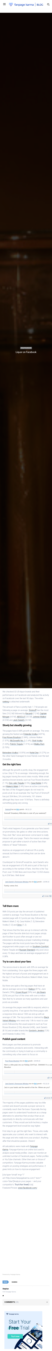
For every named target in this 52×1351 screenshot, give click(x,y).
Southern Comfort (40, 946)
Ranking (14, 1282)
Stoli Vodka (37, 740)
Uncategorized (26, 348)
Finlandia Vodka (30, 734)
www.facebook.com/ (27, 1188)
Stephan (6, 1289)
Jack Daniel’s (18, 720)
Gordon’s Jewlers (36, 1030)
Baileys (32, 989)
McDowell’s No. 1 (17, 740)
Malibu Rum (39, 744)
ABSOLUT (21, 717)
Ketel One (34, 752)
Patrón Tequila (16, 744)
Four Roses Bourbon (12, 737)
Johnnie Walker (39, 717)
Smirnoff (32, 710)
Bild (17, 809)
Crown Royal (21, 992)
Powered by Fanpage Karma (11, 1274)
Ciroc (19, 925)
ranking (6, 701)
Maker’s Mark (12, 786)
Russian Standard (27, 950)
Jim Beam (41, 992)
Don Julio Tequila (16, 783)
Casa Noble (36, 783)
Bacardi (28, 713)
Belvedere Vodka (10, 752)
